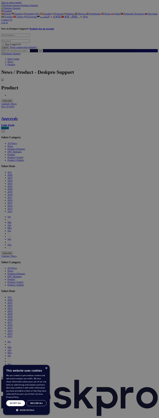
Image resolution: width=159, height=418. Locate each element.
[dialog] (26, 390)
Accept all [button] (15, 403)
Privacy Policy (12, 397)
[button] (26, 410)
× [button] (46, 368)
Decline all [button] (36, 403)
